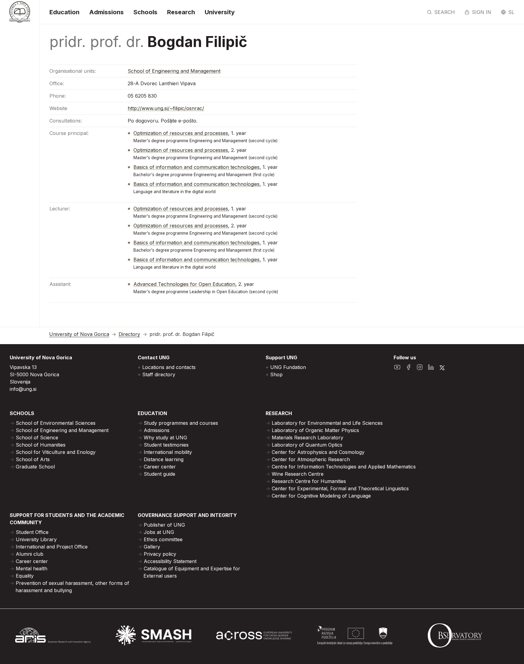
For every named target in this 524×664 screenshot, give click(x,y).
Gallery (152, 547)
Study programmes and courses (181, 423)
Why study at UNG (165, 437)
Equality (25, 576)
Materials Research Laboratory (307, 437)
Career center (160, 467)
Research (181, 12)
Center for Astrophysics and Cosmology (318, 452)
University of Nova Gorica (79, 334)
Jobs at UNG (159, 532)
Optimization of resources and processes (180, 133)
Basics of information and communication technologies (196, 167)
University (220, 12)
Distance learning (163, 459)
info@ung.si (23, 389)
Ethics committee (163, 539)
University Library (36, 539)
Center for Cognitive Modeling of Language (321, 496)
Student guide (159, 474)
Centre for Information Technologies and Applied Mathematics (344, 467)
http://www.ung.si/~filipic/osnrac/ (166, 108)
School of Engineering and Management (174, 71)
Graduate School (35, 467)
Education (64, 12)
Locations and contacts (169, 367)
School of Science (37, 437)
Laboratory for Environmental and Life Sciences (327, 423)
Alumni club (29, 554)
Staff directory (158, 374)
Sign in (481, 12)
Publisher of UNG (164, 525)
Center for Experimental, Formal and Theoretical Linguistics (340, 488)
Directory (129, 334)
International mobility (168, 452)
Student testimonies (166, 445)
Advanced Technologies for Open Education (184, 284)
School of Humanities (41, 445)
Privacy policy (160, 554)
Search (444, 12)
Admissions (106, 12)
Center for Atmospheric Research (311, 459)
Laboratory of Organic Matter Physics (315, 430)
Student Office (32, 532)
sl (511, 12)
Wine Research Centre (298, 474)
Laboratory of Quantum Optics (307, 445)
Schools (145, 12)
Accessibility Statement (170, 561)
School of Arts (33, 459)
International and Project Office (52, 547)
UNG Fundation (288, 367)
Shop (276, 374)
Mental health (31, 568)
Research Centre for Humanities (309, 481)
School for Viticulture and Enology (56, 452)
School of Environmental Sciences (56, 423)
